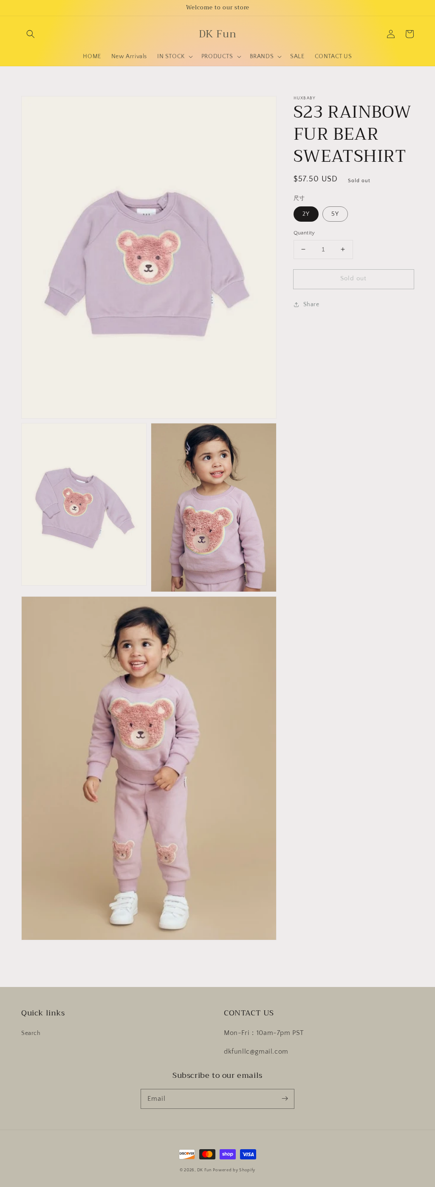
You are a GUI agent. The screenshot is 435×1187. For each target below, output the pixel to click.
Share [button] (311, 304)
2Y (306, 214)
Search (31, 1033)
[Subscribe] (284, 1098)
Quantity (304, 233)
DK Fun (204, 1170)
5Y (335, 214)
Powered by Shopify (234, 1170)
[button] (30, 34)
